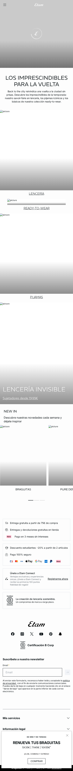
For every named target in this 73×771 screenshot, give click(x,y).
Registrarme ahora (58, 578)
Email (6, 665)
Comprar (37, 761)
